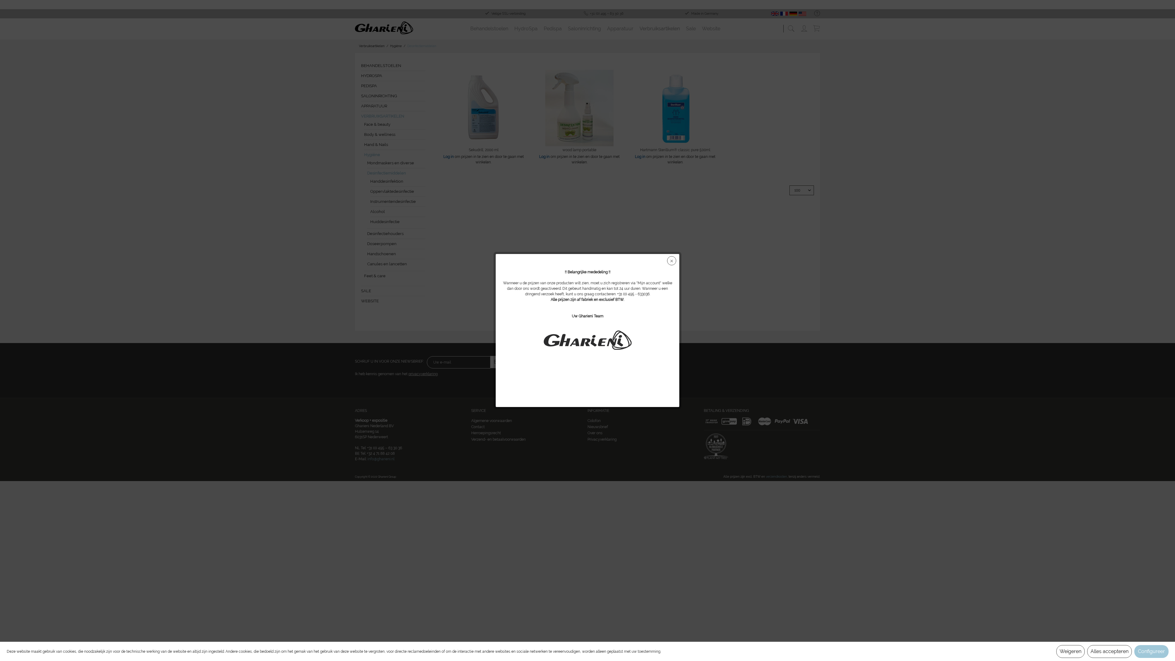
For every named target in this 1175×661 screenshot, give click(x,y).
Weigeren (1070, 651)
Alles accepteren (1109, 651)
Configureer (1151, 651)
